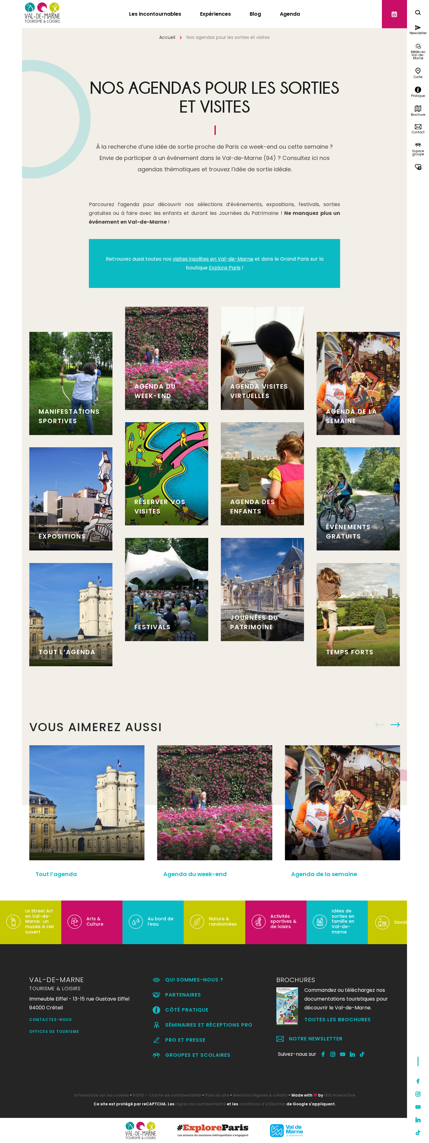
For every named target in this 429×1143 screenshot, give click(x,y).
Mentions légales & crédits (260, 1095)
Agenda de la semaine (324, 874)
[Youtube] (418, 1107)
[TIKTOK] (362, 1054)
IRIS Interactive (339, 1095)
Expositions (62, 536)
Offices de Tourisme (54, 1031)
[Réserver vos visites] (394, 14)
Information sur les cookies (101, 1095)
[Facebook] (418, 1081)
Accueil (167, 37)
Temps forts (350, 652)
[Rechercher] (418, 13)
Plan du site (217, 1095)
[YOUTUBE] (342, 1054)
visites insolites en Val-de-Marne (213, 259)
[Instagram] (418, 1094)
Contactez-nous (50, 1019)
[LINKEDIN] (352, 1054)
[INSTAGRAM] (333, 1054)
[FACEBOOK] (323, 1054)
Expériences (215, 14)
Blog (255, 14)
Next (395, 725)
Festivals (152, 627)
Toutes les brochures (337, 1019)
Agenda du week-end (195, 874)
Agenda (290, 14)
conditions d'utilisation (262, 1104)
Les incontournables (155, 14)
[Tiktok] (418, 1133)
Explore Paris (225, 267)
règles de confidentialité (200, 1104)
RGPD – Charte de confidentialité (167, 1095)
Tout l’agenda (67, 652)
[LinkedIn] (418, 1120)
